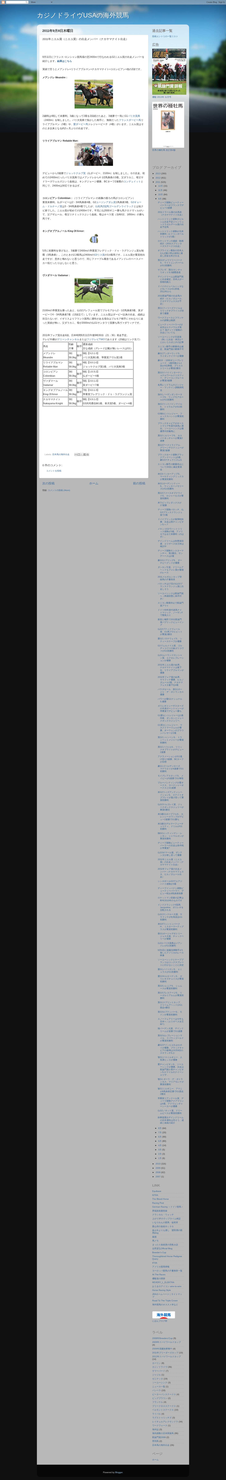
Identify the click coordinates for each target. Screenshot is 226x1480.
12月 (160, 186)
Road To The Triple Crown (165, 1300)
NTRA (155, 1195)
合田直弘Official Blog (162, 1248)
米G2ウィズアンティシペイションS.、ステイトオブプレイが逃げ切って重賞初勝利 (171, 796)
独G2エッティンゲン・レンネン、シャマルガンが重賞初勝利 (171, 836)
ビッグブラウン (159, 1398)
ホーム (93, 483)
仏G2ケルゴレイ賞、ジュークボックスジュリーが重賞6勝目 (171, 807)
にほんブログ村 (159, 1321)
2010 (158, 1163)
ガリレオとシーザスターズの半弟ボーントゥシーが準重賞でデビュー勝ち (171, 708)
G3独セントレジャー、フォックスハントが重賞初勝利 (171, 416)
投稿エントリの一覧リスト (165, 36)
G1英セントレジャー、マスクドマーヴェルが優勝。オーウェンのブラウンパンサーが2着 (171, 729)
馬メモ (155, 1240)
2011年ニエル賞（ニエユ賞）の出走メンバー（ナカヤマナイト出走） (171, 862)
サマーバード (158, 1371)
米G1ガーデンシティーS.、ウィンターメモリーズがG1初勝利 (171, 486)
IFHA (154, 1263)
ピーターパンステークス (164, 1394)
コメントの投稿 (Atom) (59, 490)
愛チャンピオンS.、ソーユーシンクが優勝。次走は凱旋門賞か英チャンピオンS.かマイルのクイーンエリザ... (171, 1069)
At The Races (158, 1274)
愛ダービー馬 (80, 124)
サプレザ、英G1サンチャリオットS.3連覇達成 (170, 271)
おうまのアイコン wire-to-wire (166, 1286)
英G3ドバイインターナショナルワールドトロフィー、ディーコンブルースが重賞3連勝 (171, 376)
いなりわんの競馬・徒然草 (165, 1222)
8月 (160, 1128)
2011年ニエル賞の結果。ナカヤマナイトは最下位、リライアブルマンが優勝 (171, 669)
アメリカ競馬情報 (160, 1266)
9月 (160, 199)
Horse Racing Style (161, 1290)
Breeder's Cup (159, 1252)
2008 (158, 1172)
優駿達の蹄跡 (158, 1278)
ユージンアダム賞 (106, 202)
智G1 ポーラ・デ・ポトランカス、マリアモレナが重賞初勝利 (171, 1082)
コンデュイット (132, 181)
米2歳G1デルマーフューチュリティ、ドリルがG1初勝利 (170, 826)
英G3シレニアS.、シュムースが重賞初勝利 (170, 987)
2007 (158, 1176)
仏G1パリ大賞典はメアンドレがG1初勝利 (170, 944)
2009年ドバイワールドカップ (166, 1342)
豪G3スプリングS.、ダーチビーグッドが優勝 (170, 561)
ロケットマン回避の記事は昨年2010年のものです (171, 899)
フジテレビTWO (96, 339)
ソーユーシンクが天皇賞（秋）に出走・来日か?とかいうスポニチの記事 (171, 339)
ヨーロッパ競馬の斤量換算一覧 (167, 1270)
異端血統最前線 (159, 1211)
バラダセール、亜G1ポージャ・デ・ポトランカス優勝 (171, 692)
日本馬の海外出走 (60, 454)
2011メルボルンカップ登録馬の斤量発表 (170, 578)
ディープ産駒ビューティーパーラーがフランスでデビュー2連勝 (171, 205)
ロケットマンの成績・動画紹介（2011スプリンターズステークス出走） (171, 243)
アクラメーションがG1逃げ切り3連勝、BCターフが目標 (171, 759)
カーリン (156, 1363)
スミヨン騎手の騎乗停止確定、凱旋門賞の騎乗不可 (171, 347)
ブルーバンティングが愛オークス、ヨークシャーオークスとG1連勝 (171, 785)
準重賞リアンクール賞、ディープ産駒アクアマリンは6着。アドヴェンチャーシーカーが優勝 (171, 1102)
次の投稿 (48, 483)
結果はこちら (64, 61)
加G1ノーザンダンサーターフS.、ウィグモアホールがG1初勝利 (171, 397)
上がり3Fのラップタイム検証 (166, 1218)
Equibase (156, 1191)
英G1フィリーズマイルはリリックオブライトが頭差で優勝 (171, 311)
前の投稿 (139, 483)
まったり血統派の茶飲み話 (165, 1244)
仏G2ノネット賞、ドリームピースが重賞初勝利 (170, 1111)
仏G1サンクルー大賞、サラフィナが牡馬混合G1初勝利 (170, 917)
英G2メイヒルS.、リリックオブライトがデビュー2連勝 (171, 749)
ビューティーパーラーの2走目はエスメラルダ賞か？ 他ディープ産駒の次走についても (170, 328)
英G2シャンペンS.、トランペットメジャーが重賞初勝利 (171, 740)
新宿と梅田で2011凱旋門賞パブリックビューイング (171, 622)
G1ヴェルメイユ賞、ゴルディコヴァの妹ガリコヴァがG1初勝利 (171, 648)
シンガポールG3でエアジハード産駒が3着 (170, 882)
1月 (160, 1158)
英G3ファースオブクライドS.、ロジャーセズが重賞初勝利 (171, 496)
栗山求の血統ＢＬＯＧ (163, 1226)
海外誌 (155, 1429)
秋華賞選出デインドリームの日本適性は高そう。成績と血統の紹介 (171, 1120)
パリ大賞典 (134, 116)
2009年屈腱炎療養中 (162, 1348)
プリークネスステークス (164, 1406)
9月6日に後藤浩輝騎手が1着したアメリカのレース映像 (171, 953)
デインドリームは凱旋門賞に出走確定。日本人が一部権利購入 (171, 279)
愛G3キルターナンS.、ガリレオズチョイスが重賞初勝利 (171, 979)
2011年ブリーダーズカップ (165, 1352)
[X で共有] (81, 454)
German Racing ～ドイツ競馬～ (167, 1207)
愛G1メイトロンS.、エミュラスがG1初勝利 (170, 970)
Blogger (119, 1472)
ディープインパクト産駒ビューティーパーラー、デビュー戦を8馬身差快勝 (171, 891)
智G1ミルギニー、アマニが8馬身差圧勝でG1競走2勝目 (171, 1091)
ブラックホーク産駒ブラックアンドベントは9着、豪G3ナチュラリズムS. (171, 457)
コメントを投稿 (53, 471)
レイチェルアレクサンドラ (165, 1421)
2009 (158, 1168)
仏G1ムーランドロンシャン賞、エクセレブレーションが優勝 (171, 658)
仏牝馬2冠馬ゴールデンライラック (114, 206)
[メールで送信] (75, 454)
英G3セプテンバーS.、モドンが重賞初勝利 (170, 1013)
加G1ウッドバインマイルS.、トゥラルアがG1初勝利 (170, 407)
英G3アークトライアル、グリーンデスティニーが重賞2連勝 (171, 448)
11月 (160, 190)
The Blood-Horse (160, 1199)
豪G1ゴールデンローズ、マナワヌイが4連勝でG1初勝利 (171, 769)
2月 (160, 1154)
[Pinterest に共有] (87, 454)
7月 (160, 1132)
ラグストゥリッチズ (162, 1417)
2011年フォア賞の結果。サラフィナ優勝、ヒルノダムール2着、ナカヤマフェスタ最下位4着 (171, 681)
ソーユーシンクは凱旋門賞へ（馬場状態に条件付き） (171, 596)
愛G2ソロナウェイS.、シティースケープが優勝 (170, 639)
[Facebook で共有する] (84, 454)
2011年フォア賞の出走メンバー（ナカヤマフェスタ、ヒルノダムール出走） (171, 873)
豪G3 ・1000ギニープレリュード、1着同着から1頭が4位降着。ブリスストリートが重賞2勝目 (170, 364)
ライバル (156, 1414)
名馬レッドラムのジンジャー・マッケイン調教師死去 (171, 387)
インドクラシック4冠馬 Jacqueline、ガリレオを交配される (170, 907)
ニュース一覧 (158, 1386)
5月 (160, 1141)
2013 (158, 173)
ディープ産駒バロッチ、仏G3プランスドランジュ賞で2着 (171, 512)
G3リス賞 (99, 254)
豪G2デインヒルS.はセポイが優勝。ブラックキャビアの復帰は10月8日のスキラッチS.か (171, 1049)
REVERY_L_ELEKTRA (163, 1282)
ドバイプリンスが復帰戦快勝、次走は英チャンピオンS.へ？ (171, 522)
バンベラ (156, 1390)
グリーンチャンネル (68, 339)
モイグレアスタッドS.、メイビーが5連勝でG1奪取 (171, 777)
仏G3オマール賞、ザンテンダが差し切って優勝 (170, 853)
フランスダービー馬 (130, 120)
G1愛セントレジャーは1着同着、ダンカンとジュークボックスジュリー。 (171, 718)
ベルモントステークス (163, 1410)
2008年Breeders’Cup (162, 1338)
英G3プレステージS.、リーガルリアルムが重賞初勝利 (171, 995)
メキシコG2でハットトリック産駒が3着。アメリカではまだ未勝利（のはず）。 (171, 533)
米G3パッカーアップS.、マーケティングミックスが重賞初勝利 (171, 476)
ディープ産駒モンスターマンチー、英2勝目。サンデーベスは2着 (171, 553)
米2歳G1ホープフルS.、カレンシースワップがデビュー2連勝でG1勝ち (171, 817)
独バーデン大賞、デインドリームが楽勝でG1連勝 (171, 1029)
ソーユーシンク (159, 1382)
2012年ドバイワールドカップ (166, 1356)
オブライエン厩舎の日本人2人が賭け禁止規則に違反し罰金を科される (171, 253)
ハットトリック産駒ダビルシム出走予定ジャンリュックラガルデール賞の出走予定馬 (171, 223)
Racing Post (158, 1203)
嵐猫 (154, 1237)
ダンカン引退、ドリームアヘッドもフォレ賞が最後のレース (171, 570)
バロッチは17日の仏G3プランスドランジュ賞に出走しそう (171, 586)
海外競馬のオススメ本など (165, 1304)
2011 (158, 182)
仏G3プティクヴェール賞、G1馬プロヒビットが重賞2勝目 (170, 632)
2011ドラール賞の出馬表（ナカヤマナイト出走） (171, 213)
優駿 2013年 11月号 (161, 97)
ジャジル (156, 1374)
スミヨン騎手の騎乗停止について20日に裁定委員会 (171, 467)
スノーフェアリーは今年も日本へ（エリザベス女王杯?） (171, 1021)
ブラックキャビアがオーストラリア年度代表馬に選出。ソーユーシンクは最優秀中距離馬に (171, 427)
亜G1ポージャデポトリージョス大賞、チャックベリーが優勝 (171, 936)
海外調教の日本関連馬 (163, 1433)
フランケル (157, 1402)
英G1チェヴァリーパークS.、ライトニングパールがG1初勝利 (171, 263)
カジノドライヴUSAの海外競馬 (83, 15)
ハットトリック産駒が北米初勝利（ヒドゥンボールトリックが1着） (171, 234)
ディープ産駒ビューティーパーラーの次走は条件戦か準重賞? (171, 845)
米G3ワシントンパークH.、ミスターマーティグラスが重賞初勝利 (171, 926)
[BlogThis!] (78, 454)
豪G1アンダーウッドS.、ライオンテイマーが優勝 (171, 354)
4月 (160, 1145)
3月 (160, 1149)
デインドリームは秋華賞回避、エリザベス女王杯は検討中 (171, 544)
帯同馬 (155, 1441)
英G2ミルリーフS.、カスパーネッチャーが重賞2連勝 (170, 438)
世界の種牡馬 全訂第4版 (164, 150)
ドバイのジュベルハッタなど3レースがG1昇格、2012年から (171, 289)
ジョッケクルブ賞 (76, 173)
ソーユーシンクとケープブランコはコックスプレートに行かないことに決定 (171, 962)
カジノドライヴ (159, 1367)
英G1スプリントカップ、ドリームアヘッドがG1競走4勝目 (170, 1005)
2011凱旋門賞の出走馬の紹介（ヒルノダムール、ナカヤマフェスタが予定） (171, 300)
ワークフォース (159, 1425)
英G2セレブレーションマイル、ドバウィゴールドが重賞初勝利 (171, 1038)
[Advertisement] (78, 48)
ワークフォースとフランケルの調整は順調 (171, 318)
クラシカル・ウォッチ (163, 1214)
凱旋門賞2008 (159, 1437)
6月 (160, 1137)
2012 (158, 178)
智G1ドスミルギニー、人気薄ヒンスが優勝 (170, 1058)
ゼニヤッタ (157, 1378)
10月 (160, 194)
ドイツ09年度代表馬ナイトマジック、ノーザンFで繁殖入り (170, 612)
